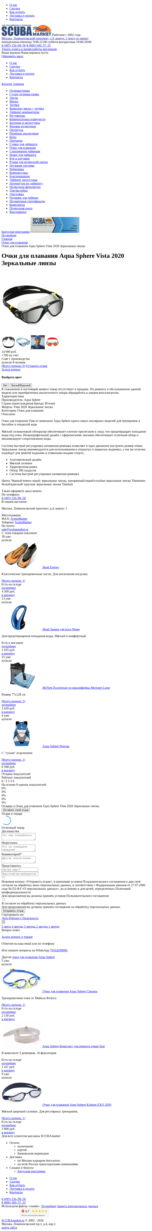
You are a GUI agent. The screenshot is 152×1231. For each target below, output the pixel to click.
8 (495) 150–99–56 (14, 45)
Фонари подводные (23, 126)
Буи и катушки (20, 158)
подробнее (9, 588)
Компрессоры (19, 172)
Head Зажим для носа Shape (61, 629)
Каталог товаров (13, 84)
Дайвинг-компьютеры (24, 112)
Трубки (14, 105)
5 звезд (7, 926)
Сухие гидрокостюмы (24, 94)
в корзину (8, 595)
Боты (13, 137)
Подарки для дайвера (24, 197)
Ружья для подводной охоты (29, 162)
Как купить (17, 12)
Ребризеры (17, 169)
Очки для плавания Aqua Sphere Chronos (70, 991)
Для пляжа (17, 194)
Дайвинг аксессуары (23, 180)
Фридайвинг (18, 212)
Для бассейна (19, 190)
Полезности (30, 918)
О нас (13, 5)
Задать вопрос (11, 369)
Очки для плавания (23, 147)
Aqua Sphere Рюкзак (55, 746)
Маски (14, 101)
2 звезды (42, 926)
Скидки (15, 8)
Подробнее (9, 235)
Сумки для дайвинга (23, 144)
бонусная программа (31, 1171)
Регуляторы (17, 115)
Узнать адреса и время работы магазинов (29, 49)
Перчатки (16, 140)
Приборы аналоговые (24, 133)
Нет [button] (5, 385)
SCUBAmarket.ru (13, 1220)
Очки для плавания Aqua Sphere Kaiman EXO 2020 (77, 1104)
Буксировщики (20, 176)
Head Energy (51, 567)
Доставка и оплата (22, 15)
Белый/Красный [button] (20, 385)
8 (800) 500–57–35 (39, 45)
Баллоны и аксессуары (25, 122)
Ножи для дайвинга (23, 155)
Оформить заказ (12, 56)
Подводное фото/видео (25, 187)
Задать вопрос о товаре (17, 937)
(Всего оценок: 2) (13, 701)
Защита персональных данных (77, 1206)
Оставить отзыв (36, 366)
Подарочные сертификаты (27, 201)
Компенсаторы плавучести (28, 119)
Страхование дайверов (25, 151)
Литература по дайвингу (26, 183)
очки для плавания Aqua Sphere (33, 957)
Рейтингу (15, 918)
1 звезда (53, 926)
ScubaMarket (19, 518)
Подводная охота (21, 208)
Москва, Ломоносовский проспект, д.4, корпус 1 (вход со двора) (45, 38)
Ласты (14, 97)
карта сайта (9, 1227)
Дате (5, 918)
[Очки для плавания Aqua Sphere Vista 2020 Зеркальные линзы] (33, 333)
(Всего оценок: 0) (13, 366)
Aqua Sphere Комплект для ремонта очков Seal (73, 1046)
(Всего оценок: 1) (13, 580)
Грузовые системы (22, 165)
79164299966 (58, 950)
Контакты (16, 19)
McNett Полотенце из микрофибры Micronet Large (76, 687)
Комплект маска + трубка (27, 108)
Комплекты (17, 204)
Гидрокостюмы (20, 90)
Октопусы (16, 130)
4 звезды (18, 926)
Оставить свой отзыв (15, 810)
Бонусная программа (16, 231)
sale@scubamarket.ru (15, 529)
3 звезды (30, 926)
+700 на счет (10, 355)
